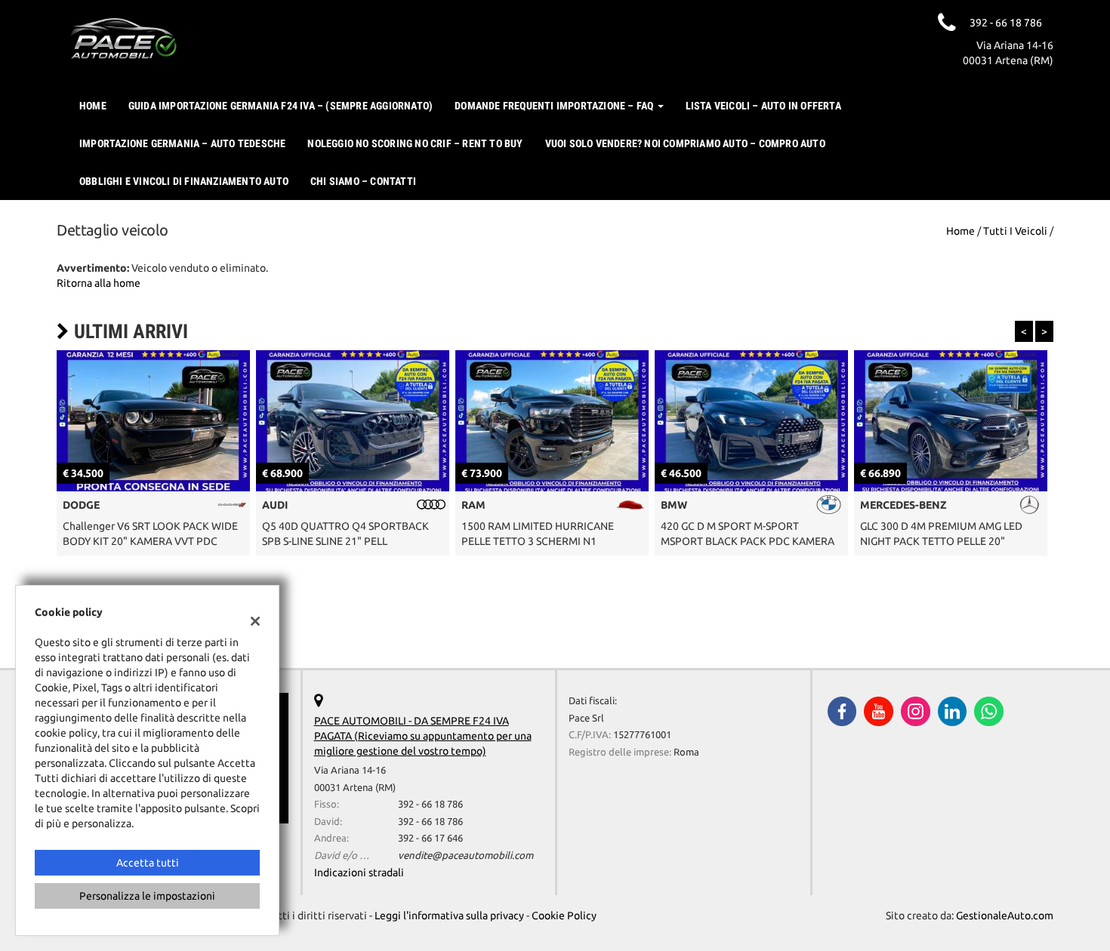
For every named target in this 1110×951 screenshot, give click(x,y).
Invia (706, 589)
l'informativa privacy (716, 522)
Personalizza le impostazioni (147, 896)
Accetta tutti (147, 863)
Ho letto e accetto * (675, 522)
